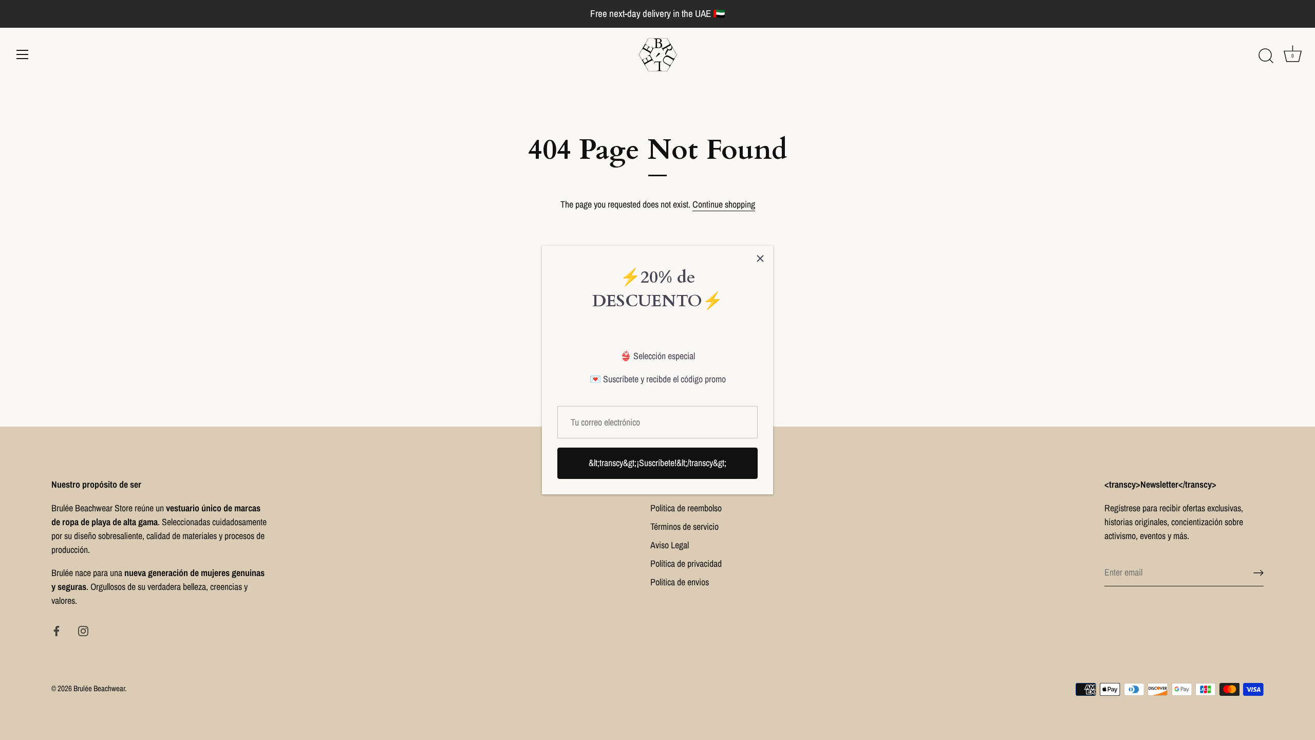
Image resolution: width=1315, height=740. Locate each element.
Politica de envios (679, 582)
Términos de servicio (684, 526)
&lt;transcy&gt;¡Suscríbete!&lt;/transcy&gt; (657, 462)
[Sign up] (1258, 572)
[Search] (1265, 56)
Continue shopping (723, 204)
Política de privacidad (686, 563)
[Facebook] (56, 629)
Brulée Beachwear (99, 688)
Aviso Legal (669, 545)
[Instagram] (83, 629)
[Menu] (22, 54)
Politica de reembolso (686, 508)
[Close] (760, 258)
